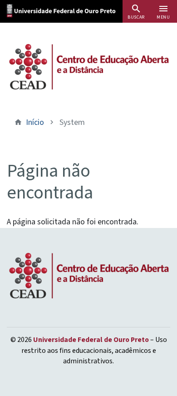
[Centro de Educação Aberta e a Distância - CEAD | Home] (88, 67)
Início (35, 122)
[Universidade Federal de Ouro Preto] (71, 10)
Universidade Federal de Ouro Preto (91, 340)
